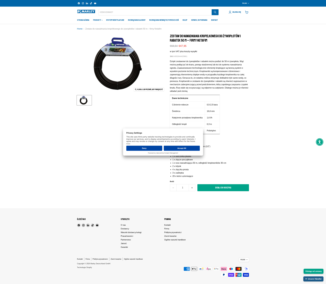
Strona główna (83, 20)
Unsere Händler (315, 279)
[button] (319, 142)
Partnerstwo (126, 240)
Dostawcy (125, 229)
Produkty (97, 20)
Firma (166, 229)
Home (80, 29)
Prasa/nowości (127, 236)
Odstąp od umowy (313, 271)
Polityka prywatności (172, 232)
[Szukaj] (215, 12)
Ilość (172, 181)
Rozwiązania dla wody (136, 20)
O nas (123, 225)
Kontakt (214, 20)
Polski (244, 3)
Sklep (184, 20)
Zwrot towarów (170, 236)
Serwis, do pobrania (199, 20)
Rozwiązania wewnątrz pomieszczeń (164, 20)
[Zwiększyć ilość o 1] (192, 187)
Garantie (124, 247)
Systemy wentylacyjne (115, 20)
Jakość (124, 243)
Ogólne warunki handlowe (175, 240)
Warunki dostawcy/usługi (131, 232)
